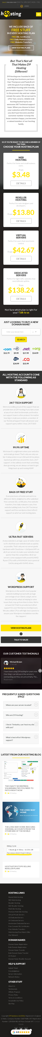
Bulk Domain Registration (17, 947)
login (26, 6)
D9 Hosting (12, 793)
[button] (2, 671)
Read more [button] (8, 679)
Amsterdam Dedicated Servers (19, 923)
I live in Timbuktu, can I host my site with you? (20, 725)
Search (21, 339)
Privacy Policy (13, 995)
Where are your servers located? (19, 705)
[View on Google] (6, 663)
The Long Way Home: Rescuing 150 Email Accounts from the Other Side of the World (20, 829)
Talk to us (24, 312)
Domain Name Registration (17, 944)
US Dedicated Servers (16, 918)
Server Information (15, 974)
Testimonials (12, 989)
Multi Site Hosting (14, 909)
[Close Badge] (31, 1030)
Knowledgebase (13, 971)
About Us (11, 986)
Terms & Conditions (15, 998)
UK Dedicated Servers (16, 920)
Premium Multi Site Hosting (17, 912)
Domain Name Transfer (16, 950)
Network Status (13, 977)
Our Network (13, 935)
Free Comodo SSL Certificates (18, 926)
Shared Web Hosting (15, 897)
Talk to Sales (21, 640)
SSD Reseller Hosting (15, 906)
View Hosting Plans (21, 48)
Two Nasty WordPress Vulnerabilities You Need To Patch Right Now (19, 788)
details (21, 183)
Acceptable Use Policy (15, 1001)
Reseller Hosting (14, 903)
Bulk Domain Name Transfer (18, 953)
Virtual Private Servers (16, 915)
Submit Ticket (13, 968)
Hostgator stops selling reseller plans (18, 867)
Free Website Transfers (16, 929)
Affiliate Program (14, 992)
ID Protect (12, 956)
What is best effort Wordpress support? (18, 738)
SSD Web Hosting (14, 900)
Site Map (11, 1004)
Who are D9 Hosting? (14, 715)
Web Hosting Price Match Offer (19, 932)
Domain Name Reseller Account (19, 959)
